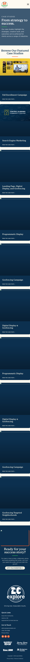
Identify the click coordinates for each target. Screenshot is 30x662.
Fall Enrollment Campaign (14, 95)
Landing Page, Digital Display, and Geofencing (13, 187)
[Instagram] (8, 636)
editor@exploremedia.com (9, 628)
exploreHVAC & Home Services (10, 620)
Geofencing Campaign (12, 280)
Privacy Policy (5, 633)
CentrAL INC (5, 618)
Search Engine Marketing (14, 140)
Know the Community (7, 616)
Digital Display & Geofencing (10, 326)
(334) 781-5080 (6, 630)
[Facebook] (3, 636)
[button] (28, 4)
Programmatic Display (12, 234)
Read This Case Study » (8, 99)
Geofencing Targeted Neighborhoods (12, 514)
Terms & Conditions (18, 658)
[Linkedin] (5, 636)
